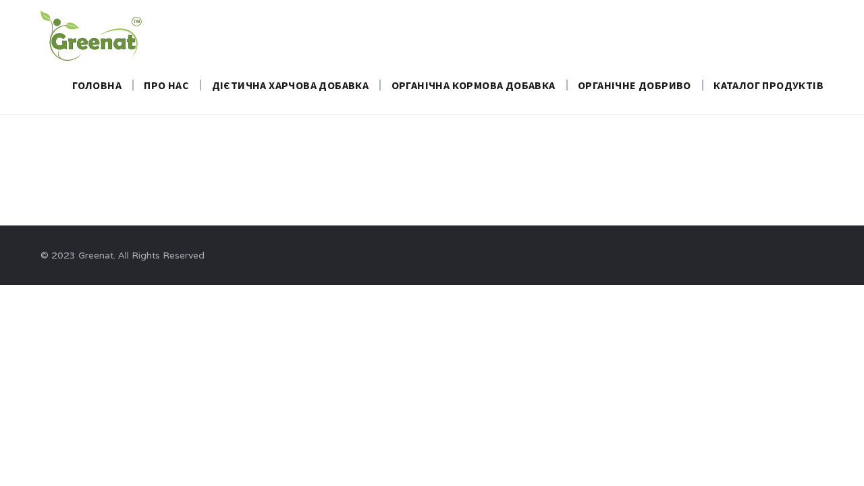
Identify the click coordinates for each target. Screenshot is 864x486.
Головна (97, 85)
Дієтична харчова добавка (290, 85)
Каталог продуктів (768, 85)
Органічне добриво (634, 85)
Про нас (166, 85)
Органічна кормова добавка (474, 85)
